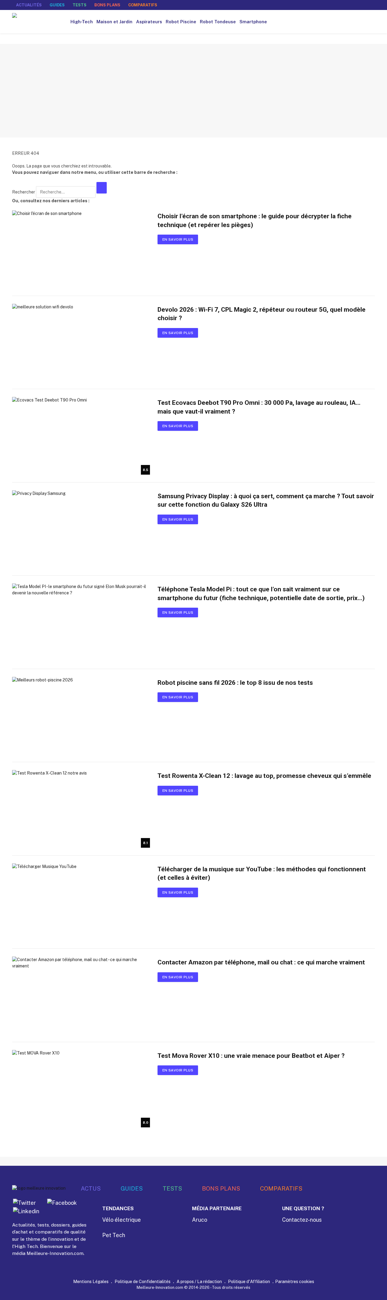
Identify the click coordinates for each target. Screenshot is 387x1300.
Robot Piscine (181, 21)
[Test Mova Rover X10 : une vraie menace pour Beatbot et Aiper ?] (81, 1089)
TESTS (79, 5)
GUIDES (57, 5)
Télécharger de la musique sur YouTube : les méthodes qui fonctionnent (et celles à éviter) (262, 874)
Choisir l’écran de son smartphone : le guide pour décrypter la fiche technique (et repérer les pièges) (255, 221)
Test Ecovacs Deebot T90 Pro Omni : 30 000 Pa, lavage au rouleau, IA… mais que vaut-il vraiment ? (259, 407)
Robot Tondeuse (218, 21)
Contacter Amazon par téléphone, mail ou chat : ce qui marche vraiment (261, 962)
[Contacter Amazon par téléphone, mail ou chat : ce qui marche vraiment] (81, 995)
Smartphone (253, 21)
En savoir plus (177, 239)
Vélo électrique (121, 1220)
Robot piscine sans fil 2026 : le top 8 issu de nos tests (235, 682)
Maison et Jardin (114, 21)
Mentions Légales (91, 1281)
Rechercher (24, 192)
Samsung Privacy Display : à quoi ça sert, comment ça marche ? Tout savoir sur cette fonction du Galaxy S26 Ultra (266, 500)
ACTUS (91, 1188)
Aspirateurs (149, 21)
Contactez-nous (302, 1220)
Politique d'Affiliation (249, 1281)
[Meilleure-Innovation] (36, 21)
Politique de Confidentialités (143, 1281)
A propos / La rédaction (199, 1281)
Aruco (199, 1220)
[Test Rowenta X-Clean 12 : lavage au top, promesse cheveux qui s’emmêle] (81, 809)
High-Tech (81, 21)
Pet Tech (113, 1235)
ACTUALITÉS (29, 5)
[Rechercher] (374, 21)
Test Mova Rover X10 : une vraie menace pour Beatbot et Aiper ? (251, 1055)
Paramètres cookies (294, 1281)
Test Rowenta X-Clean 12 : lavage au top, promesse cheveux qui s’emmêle (264, 775)
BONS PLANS (107, 5)
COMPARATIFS (142, 5)
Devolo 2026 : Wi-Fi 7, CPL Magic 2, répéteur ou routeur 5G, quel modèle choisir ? (262, 314)
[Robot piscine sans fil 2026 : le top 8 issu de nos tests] (81, 716)
